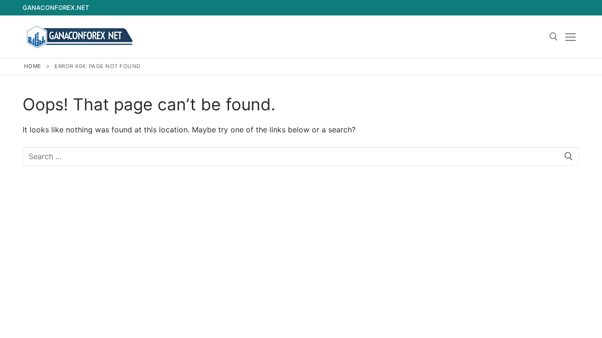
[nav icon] (572, 36)
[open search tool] (553, 36)
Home (32, 66)
